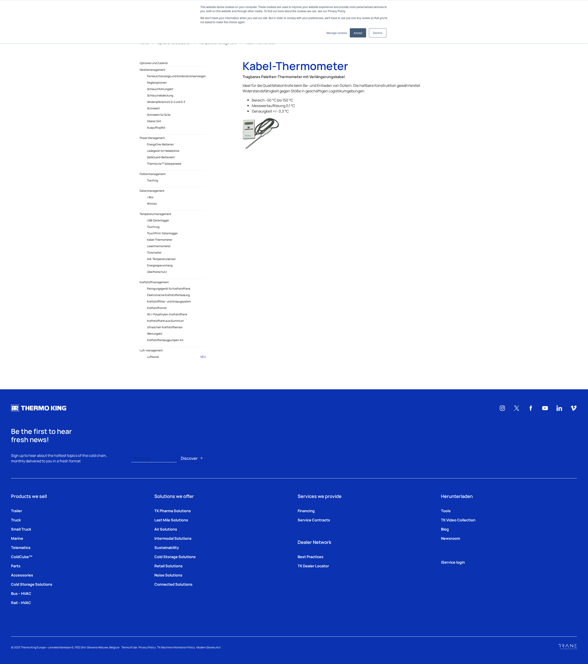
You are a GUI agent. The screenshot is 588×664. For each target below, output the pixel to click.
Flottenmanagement (153, 174)
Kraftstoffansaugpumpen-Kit (165, 340)
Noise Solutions (168, 575)
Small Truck (21, 529)
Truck (16, 520)
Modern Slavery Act (208, 647)
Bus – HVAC (21, 593)
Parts (15, 565)
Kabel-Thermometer (159, 239)
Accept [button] (358, 33)
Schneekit (153, 108)
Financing (306, 510)
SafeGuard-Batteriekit (161, 157)
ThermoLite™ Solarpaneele (164, 163)
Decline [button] (377, 33)
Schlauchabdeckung (160, 95)
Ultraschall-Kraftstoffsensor (165, 327)
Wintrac (152, 203)
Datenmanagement (152, 190)
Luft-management (151, 350)
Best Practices (310, 556)
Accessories (22, 575)
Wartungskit (154, 333)
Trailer (16, 510)
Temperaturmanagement (155, 214)
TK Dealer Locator (313, 565)
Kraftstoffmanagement (154, 282)
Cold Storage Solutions (31, 584)
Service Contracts (314, 520)
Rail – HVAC (21, 602)
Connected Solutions (173, 584)
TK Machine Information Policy (176, 647)
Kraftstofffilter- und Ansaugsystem (169, 301)
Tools (446, 510)
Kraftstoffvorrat (157, 308)
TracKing (152, 180)
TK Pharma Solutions (172, 510)
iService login (453, 562)
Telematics (21, 547)
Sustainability (166, 547)
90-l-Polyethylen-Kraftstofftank (167, 314)
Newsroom (450, 538)
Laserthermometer (159, 246)
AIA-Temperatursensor (161, 259)
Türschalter (154, 252)
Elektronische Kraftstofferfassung (168, 295)
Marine (17, 538)
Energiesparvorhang (159, 265)
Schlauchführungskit (160, 89)
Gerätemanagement (152, 69)
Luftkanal (176, 357)
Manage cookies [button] (336, 33)
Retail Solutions (168, 565)
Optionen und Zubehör (154, 63)
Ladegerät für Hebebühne (163, 151)
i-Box (150, 197)
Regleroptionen (157, 82)
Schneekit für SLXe (158, 114)
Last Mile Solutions (171, 520)
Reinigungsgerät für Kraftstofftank (168, 288)
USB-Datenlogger (158, 220)
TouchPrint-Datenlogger (162, 233)
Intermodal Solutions (173, 538)
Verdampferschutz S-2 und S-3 (166, 102)
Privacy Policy (147, 647)
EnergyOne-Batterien (160, 144)
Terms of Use (129, 647)
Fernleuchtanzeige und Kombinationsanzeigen (176, 76)
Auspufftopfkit (156, 127)
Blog (445, 529)
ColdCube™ (21, 556)
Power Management (152, 138)
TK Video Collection (458, 520)
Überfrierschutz (157, 272)
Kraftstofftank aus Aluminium (165, 320)
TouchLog (153, 227)
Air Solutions (165, 529)
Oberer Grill (154, 121)
